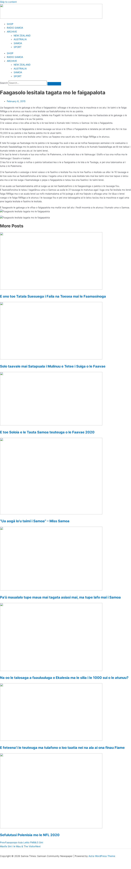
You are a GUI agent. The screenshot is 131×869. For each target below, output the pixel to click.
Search (4, 83)
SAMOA (18, 43)
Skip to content (8, 2)
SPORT (17, 47)
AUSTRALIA (20, 39)
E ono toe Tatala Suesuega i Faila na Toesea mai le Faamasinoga (53, 296)
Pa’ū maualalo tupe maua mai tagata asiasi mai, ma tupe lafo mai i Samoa (60, 597)
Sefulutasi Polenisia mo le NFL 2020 (30, 835)
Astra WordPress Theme (102, 856)
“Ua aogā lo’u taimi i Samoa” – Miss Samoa (34, 521)
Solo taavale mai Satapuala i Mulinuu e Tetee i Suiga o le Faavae (52, 366)
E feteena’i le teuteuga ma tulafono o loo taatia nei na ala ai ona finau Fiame (62, 748)
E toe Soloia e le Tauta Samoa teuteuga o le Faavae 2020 (47, 432)
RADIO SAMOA (15, 27)
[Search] (54, 83)
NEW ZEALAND (22, 35)
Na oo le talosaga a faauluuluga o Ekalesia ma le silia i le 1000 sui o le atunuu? (64, 678)
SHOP (10, 24)
